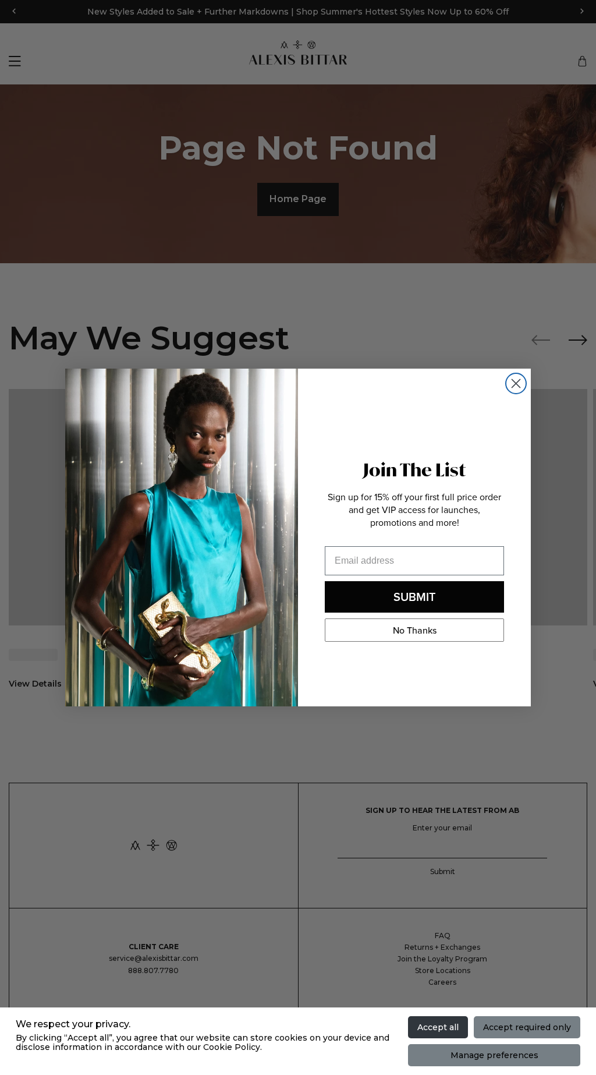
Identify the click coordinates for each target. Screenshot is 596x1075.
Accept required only (527, 1027)
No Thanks (415, 630)
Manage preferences (494, 1055)
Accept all (438, 1027)
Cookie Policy (231, 1047)
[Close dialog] (516, 383)
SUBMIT (414, 596)
